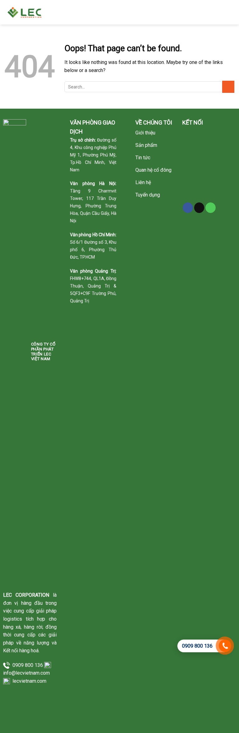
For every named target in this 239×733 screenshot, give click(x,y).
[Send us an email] (199, 207)
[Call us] (210, 207)
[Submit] (228, 87)
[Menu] (230, 12)
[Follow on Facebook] (188, 207)
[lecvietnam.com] (26, 12)
